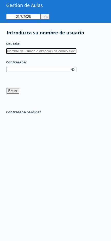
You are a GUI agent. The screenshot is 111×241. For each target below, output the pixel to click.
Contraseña (16, 62)
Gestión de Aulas (24, 5)
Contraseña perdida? (23, 112)
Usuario (12, 43)
